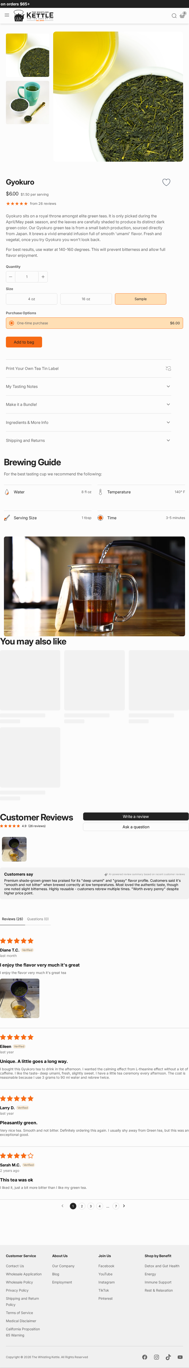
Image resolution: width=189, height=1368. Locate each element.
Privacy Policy (17, 1290)
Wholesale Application (24, 1274)
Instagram (106, 1282)
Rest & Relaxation (159, 1290)
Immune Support (158, 1282)
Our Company (63, 1266)
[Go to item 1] (14, 849)
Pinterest (105, 1298)
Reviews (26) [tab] (12, 919)
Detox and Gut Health (162, 1266)
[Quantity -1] (11, 276)
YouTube (105, 1274)
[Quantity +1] (42, 276)
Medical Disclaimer (21, 1321)
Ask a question (136, 826)
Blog (55, 1274)
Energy (150, 1274)
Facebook (106, 1266)
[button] (19, 998)
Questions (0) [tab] (38, 919)
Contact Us (15, 1266)
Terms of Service (19, 1313)
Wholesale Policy (19, 1282)
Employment (62, 1282)
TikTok (103, 1290)
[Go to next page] (125, 1206)
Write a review (136, 816)
